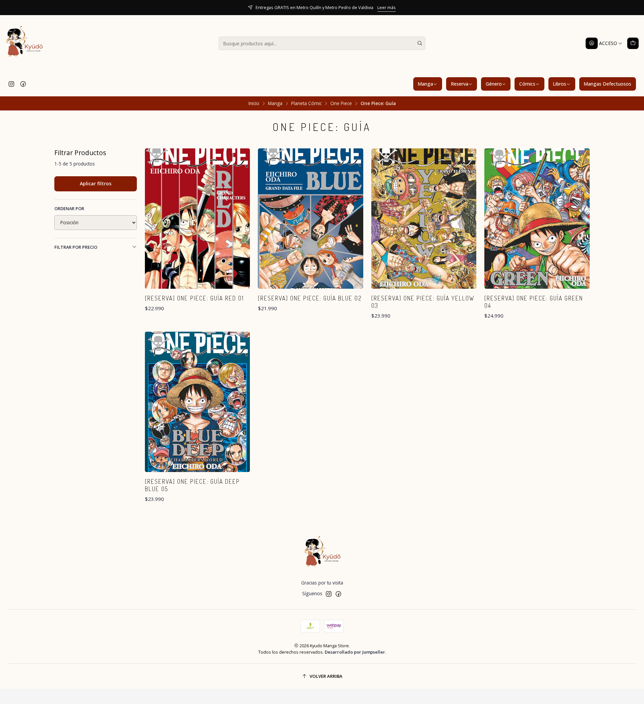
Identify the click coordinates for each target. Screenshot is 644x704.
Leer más (386, 7)
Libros (559, 84)
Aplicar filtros (95, 183)
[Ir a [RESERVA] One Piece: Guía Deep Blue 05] (197, 402)
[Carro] (633, 43)
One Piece (341, 103)
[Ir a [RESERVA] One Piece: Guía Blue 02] (310, 218)
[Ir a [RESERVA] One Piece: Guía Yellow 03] (424, 218)
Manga (425, 84)
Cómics (527, 84)
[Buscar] (419, 43)
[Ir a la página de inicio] (24, 43)
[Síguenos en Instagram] (11, 84)
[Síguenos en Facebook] (23, 84)
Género (494, 84)
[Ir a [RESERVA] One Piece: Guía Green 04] (537, 218)
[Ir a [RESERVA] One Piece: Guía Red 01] (197, 218)
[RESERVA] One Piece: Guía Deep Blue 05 (192, 485)
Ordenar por (69, 208)
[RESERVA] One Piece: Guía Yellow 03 (422, 301)
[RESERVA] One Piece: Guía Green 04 (533, 301)
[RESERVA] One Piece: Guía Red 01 (194, 298)
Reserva (459, 84)
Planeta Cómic (306, 103)
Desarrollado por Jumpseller (355, 652)
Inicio (254, 103)
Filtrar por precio (75, 247)
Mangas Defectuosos (607, 84)
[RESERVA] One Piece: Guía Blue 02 (310, 298)
